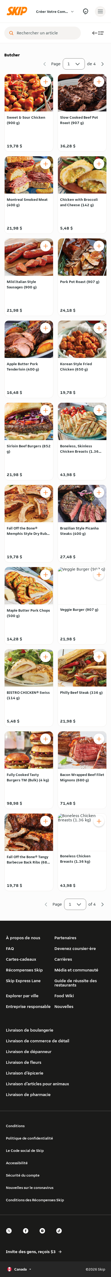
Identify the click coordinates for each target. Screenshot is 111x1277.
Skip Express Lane (23, 981)
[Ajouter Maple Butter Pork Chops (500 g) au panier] (45, 574)
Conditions (15, 1125)
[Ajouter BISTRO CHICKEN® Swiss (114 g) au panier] (45, 656)
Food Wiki (64, 996)
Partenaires (65, 938)
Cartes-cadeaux (21, 959)
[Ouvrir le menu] (100, 11)
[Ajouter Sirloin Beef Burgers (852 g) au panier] (45, 410)
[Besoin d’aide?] (86, 11)
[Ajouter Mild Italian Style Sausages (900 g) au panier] (45, 246)
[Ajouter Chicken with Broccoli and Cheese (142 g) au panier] (98, 163)
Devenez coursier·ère (75, 948)
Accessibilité (17, 1162)
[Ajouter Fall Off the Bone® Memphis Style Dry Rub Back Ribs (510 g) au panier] (45, 492)
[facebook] (27, 1235)
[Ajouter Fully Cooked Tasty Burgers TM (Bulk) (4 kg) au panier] (45, 739)
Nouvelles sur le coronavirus (29, 1187)
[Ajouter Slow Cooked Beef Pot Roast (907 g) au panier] (98, 81)
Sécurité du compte (23, 1175)
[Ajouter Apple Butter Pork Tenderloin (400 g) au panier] (45, 328)
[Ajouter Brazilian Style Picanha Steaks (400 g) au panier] (98, 492)
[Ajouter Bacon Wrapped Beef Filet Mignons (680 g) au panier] (98, 739)
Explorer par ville (22, 996)
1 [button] (68, 64)
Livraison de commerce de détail (37, 1041)
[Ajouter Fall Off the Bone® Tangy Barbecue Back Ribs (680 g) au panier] (45, 821)
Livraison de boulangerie (29, 1030)
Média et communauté (76, 970)
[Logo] (18, 11)
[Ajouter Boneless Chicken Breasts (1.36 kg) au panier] (98, 821)
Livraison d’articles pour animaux (37, 1084)
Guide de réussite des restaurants (75, 983)
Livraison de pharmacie (28, 1094)
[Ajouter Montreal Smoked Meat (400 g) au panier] (45, 163)
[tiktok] (60, 1235)
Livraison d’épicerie (24, 1073)
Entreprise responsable (28, 1006)
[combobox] (46, 33)
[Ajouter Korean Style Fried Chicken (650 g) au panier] (98, 328)
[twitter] (10, 1235)
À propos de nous (23, 938)
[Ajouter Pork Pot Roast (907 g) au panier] (98, 246)
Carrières (63, 959)
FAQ (10, 948)
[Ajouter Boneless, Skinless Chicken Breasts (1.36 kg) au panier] (98, 410)
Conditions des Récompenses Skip (35, 1200)
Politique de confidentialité (29, 1138)
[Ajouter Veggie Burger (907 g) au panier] (98, 574)
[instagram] (43, 1235)
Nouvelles (63, 1006)
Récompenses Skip (24, 970)
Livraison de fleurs (23, 1062)
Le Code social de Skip (25, 1150)
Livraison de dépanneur (28, 1051)
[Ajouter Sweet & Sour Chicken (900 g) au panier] (45, 81)
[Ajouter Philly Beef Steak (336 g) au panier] (98, 656)
